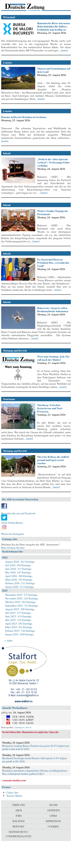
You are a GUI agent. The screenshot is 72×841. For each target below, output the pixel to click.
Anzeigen (53, 810)
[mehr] (64, 50)
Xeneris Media (14, 795)
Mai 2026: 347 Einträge (18, 572)
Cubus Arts (12, 792)
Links (53, 815)
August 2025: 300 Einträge (20, 609)
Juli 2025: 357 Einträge (18, 612)
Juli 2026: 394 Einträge (18, 565)
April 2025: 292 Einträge (18, 623)
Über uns (18, 805)
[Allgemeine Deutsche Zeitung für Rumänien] (28, 7)
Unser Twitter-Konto (12, 522)
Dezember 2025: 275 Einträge (21, 594)
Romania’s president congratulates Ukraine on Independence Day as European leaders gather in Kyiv (35, 772)
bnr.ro (28, 727)
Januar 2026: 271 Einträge (19, 586)
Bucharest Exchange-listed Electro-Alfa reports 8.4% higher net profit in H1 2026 (34, 759)
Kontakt (18, 826)
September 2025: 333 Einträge (21, 605)
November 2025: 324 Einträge (21, 598)
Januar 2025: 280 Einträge (19, 634)
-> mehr (8, 640)
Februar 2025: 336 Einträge (20, 630)
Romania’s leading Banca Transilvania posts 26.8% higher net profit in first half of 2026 (35, 747)
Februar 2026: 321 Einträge (20, 583)
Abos (18, 810)
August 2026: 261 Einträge (20, 561)
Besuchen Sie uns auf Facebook (18, 513)
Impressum (53, 821)
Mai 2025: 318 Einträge (18, 620)
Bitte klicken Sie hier (12, 547)
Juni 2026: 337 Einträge (18, 568)
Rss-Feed (18, 821)
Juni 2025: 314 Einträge (18, 616)
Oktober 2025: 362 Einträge (20, 602)
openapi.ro (20, 727)
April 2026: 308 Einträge (18, 576)
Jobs (19, 815)
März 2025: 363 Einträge (18, 627)
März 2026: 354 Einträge (18, 579)
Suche (53, 805)
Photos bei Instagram (12, 534)
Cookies (53, 826)
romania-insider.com (14, 780)
